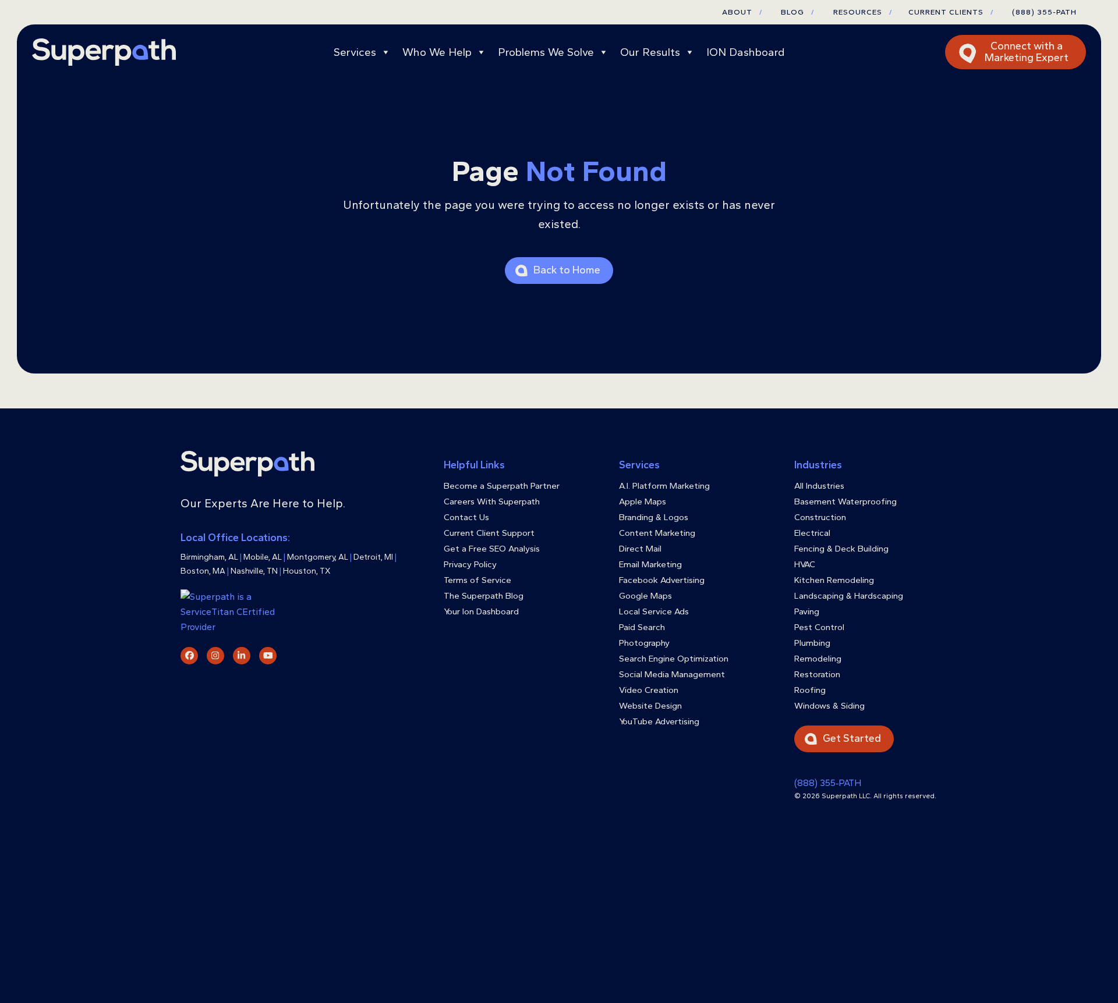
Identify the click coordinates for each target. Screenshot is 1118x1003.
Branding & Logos (653, 517)
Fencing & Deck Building (841, 548)
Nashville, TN (254, 571)
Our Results (650, 52)
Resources (862, 12)
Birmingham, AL (209, 557)
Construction (820, 517)
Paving (806, 611)
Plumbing (812, 643)
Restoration (817, 674)
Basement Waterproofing (845, 501)
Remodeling (817, 658)
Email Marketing (650, 564)
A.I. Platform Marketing (664, 486)
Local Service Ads (654, 611)
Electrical (812, 533)
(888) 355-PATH (1044, 12)
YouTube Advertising (659, 721)
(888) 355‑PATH (827, 782)
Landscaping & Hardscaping (848, 596)
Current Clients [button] (950, 12)
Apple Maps (642, 501)
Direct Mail (640, 548)
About (742, 12)
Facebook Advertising (662, 580)
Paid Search (642, 627)
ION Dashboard (745, 52)
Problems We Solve (546, 52)
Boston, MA (203, 571)
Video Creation (648, 690)
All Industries (819, 486)
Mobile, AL (262, 557)
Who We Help (437, 52)
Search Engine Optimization (673, 658)
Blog (797, 12)
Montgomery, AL (317, 557)
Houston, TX (307, 571)
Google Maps (645, 596)
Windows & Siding (829, 705)
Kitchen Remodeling (834, 580)
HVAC (804, 564)
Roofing (810, 690)
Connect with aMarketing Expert (1027, 52)
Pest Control (819, 627)
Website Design (650, 705)
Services (355, 52)
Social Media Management (672, 674)
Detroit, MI (373, 557)
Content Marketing (657, 533)
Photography (644, 643)
